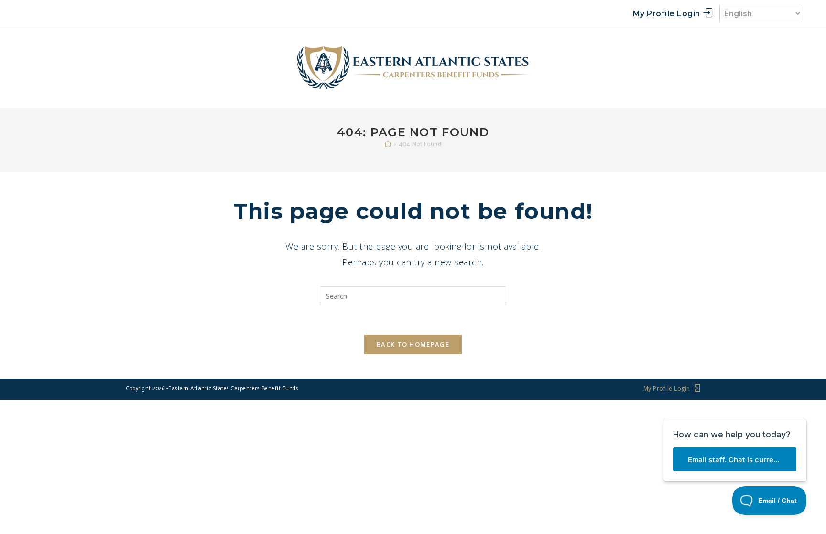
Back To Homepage (413, 344)
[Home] (388, 145)
